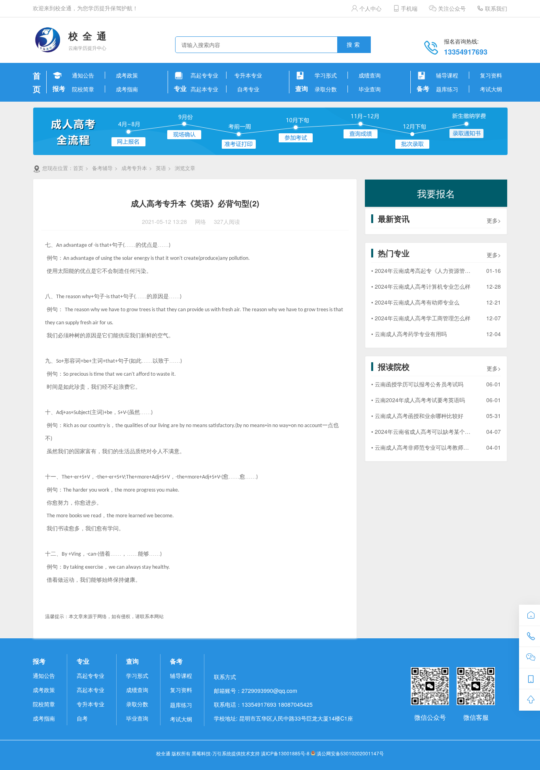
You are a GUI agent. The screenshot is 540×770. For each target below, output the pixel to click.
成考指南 (44, 718)
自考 (82, 718)
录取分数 (137, 704)
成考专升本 (134, 168)
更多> (494, 220)
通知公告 (44, 675)
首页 (78, 168)
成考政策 (44, 690)
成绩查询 (137, 690)
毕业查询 (137, 718)
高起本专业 (90, 690)
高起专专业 (90, 675)
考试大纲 (181, 719)
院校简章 (44, 704)
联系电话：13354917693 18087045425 (263, 704)
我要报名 (436, 193)
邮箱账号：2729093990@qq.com (255, 690)
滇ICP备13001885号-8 (285, 753)
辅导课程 (181, 675)
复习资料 (181, 690)
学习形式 (137, 675)
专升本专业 (90, 704)
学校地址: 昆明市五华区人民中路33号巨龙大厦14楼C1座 (283, 718)
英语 (161, 168)
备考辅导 (102, 168)
